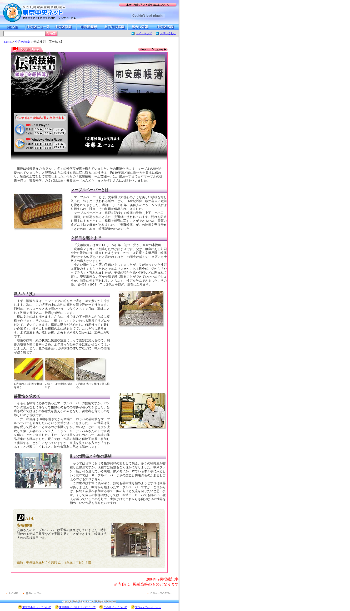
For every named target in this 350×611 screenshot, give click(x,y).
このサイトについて (115, 607)
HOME (7, 42)
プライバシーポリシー (148, 607)
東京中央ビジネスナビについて (77, 607)
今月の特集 (22, 42)
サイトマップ (144, 33)
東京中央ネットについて (36, 607)
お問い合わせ (168, 33)
